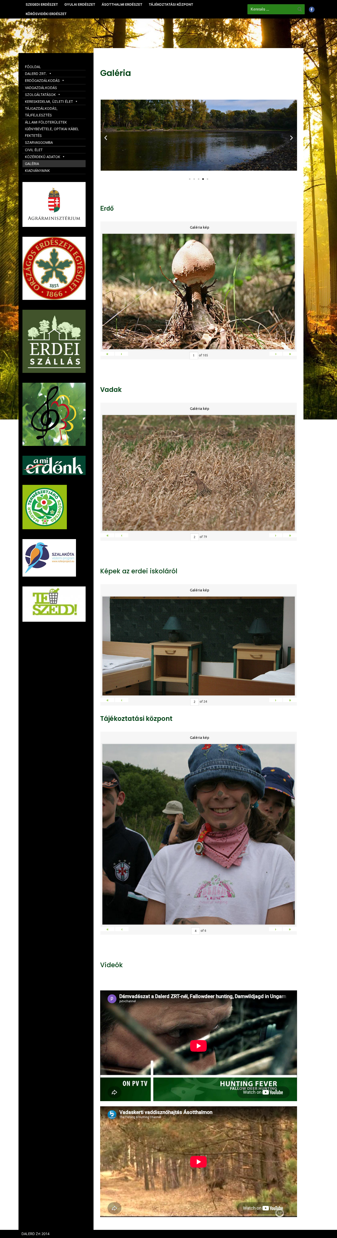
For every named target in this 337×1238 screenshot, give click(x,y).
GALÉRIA (32, 164)
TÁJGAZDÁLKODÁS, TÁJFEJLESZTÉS (41, 111)
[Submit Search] (300, 9)
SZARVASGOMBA (39, 142)
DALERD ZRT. (36, 74)
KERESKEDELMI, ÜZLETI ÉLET (49, 101)
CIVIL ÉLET (34, 150)
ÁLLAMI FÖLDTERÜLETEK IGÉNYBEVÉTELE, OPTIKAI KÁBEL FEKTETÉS (52, 129)
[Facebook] (312, 9)
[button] (189, 179)
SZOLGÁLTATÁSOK (40, 94)
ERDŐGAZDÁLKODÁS (42, 80)
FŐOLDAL (33, 67)
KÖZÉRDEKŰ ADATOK (42, 157)
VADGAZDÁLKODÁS (41, 88)
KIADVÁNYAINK (37, 170)
